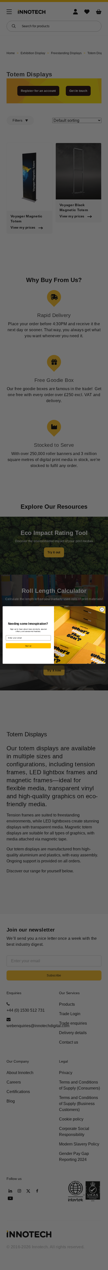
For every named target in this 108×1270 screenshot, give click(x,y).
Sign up (28, 646)
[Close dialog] (102, 609)
